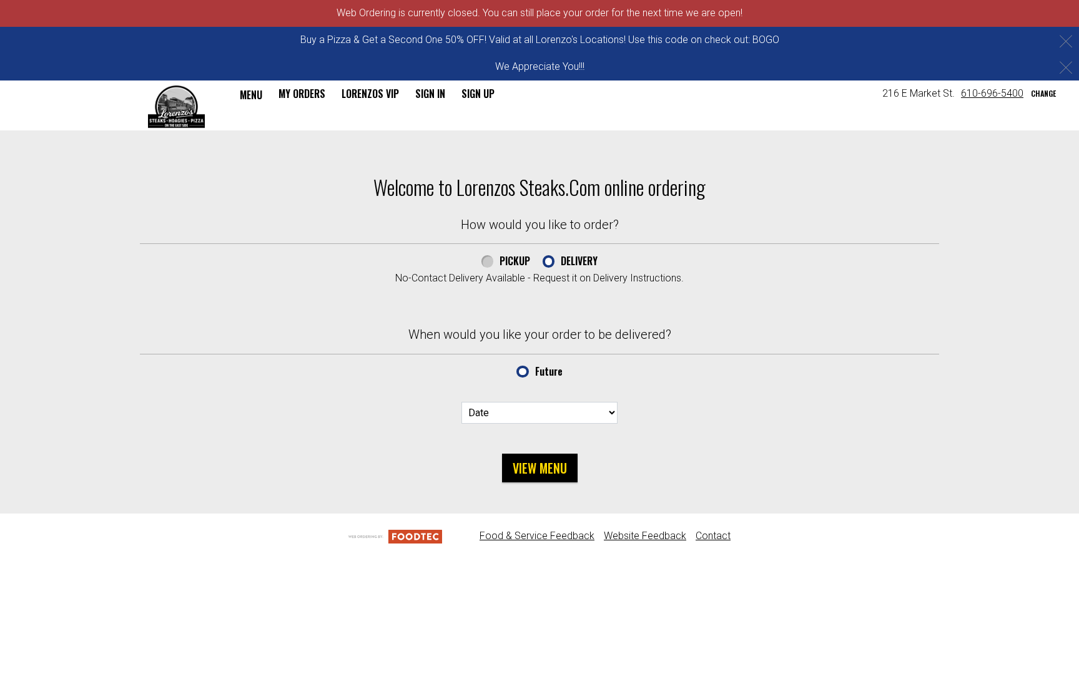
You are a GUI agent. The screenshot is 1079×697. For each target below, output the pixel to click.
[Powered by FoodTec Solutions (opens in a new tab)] (395, 536)
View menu (540, 468)
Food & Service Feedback (537, 536)
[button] (176, 106)
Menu (251, 94)
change (1043, 93)
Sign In (430, 93)
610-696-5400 (992, 93)
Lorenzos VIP (370, 93)
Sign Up (478, 93)
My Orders (301, 93)
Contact (713, 536)
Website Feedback (645, 536)
